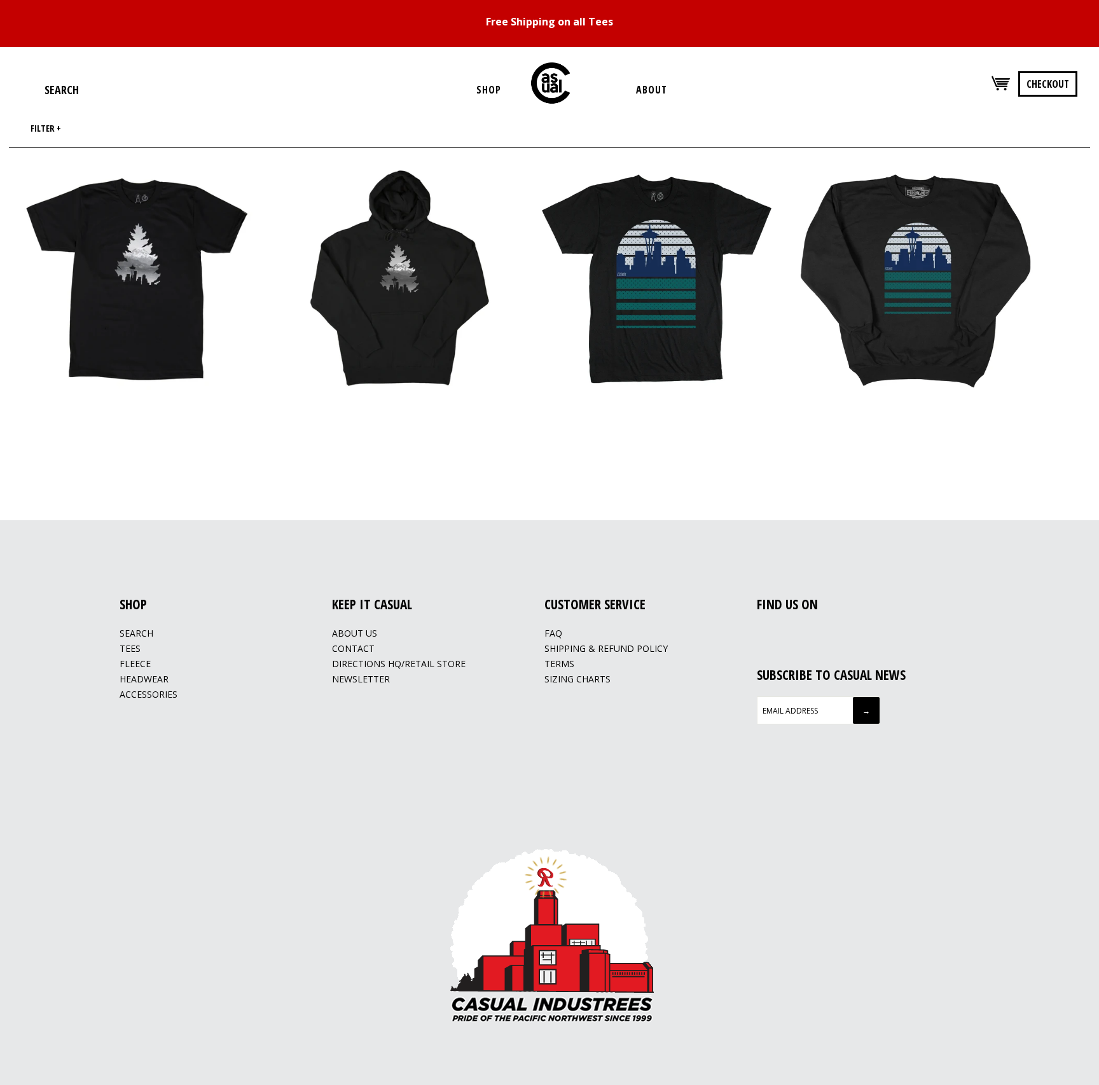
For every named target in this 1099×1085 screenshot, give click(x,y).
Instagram (780, 634)
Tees (130, 648)
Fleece (135, 664)
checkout (1047, 84)
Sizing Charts (577, 679)
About (651, 90)
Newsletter (361, 679)
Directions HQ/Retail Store (399, 664)
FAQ (553, 633)
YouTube (796, 634)
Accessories (148, 694)
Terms (559, 664)
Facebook (764, 634)
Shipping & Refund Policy (606, 648)
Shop (488, 90)
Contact (353, 648)
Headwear (144, 679)
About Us (354, 633)
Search (136, 633)
